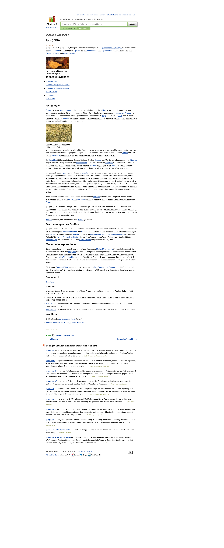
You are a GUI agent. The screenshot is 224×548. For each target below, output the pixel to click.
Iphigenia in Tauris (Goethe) (58, 437)
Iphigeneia (54, 339)
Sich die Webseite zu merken (87, 15)
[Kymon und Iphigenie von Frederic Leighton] (57, 68)
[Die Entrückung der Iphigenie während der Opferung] (59, 142)
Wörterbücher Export (52, 455)
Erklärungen (83, 28)
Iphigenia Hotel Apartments (58, 430)
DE (134, 15)
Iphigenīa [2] (51, 381)
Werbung (89, 451)
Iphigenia (50, 350)
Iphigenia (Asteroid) (125, 339)
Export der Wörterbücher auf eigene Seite (115, 15)
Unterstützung (81, 451)
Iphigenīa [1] (51, 371)
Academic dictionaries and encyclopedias (81, 19)
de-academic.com (52, 27)
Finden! (132, 24)
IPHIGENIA (50, 361)
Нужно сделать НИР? (66, 335)
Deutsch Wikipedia (68, 28)
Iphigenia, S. (51, 409)
